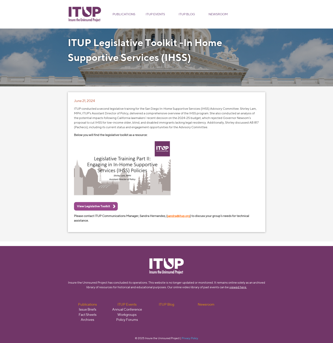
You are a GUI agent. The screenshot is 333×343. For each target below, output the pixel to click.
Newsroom (218, 14)
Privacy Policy (190, 338)
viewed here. (238, 287)
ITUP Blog (187, 14)
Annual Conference (127, 309)
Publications (124, 14)
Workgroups (127, 315)
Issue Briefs (87, 309)
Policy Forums (127, 320)
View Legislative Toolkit (93, 206)
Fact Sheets (88, 315)
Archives (87, 320)
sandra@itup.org (178, 216)
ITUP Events (155, 14)
